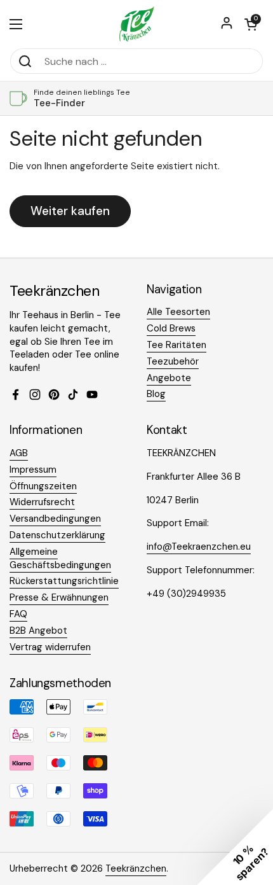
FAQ (18, 614)
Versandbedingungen (55, 518)
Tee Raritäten (176, 344)
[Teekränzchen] (136, 23)
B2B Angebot (38, 630)
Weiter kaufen (70, 211)
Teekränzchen (135, 868)
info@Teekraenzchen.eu (199, 546)
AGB (19, 453)
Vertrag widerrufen (50, 647)
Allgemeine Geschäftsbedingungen (60, 558)
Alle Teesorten (178, 311)
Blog (156, 393)
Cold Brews (171, 328)
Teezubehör (173, 361)
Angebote (169, 378)
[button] (250, 24)
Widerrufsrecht (42, 502)
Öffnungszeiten (43, 486)
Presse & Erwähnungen (59, 597)
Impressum (33, 469)
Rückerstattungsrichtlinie (64, 581)
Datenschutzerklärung (57, 535)
